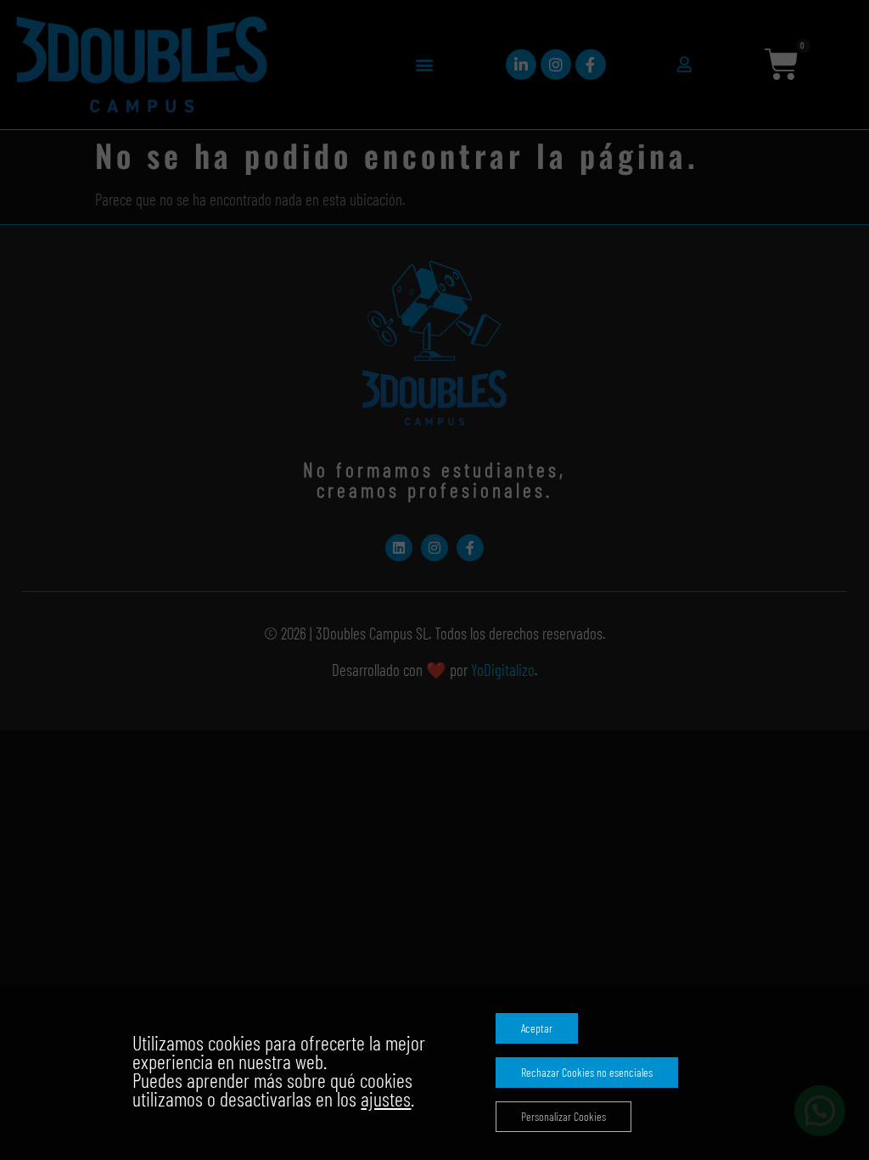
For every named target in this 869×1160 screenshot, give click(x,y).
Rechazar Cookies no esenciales (587, 1072)
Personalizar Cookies (563, 1116)
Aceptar (536, 1028)
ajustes (386, 1099)
